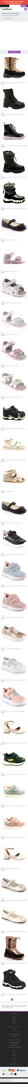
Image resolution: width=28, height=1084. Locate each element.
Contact (14, 1029)
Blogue (14, 1053)
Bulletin (14, 1061)
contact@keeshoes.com (14, 3)
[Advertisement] (14, 36)
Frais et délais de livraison (14, 1042)
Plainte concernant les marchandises (14, 1047)
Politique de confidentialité (14, 1034)
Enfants (14, 1016)
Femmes (14, 1018)
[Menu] (25, 9)
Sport (14, 1023)
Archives (14, 1055)
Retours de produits (14, 1044)
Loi (14, 1031)
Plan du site (14, 1036)
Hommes (14, 1021)
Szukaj (24, 5)
